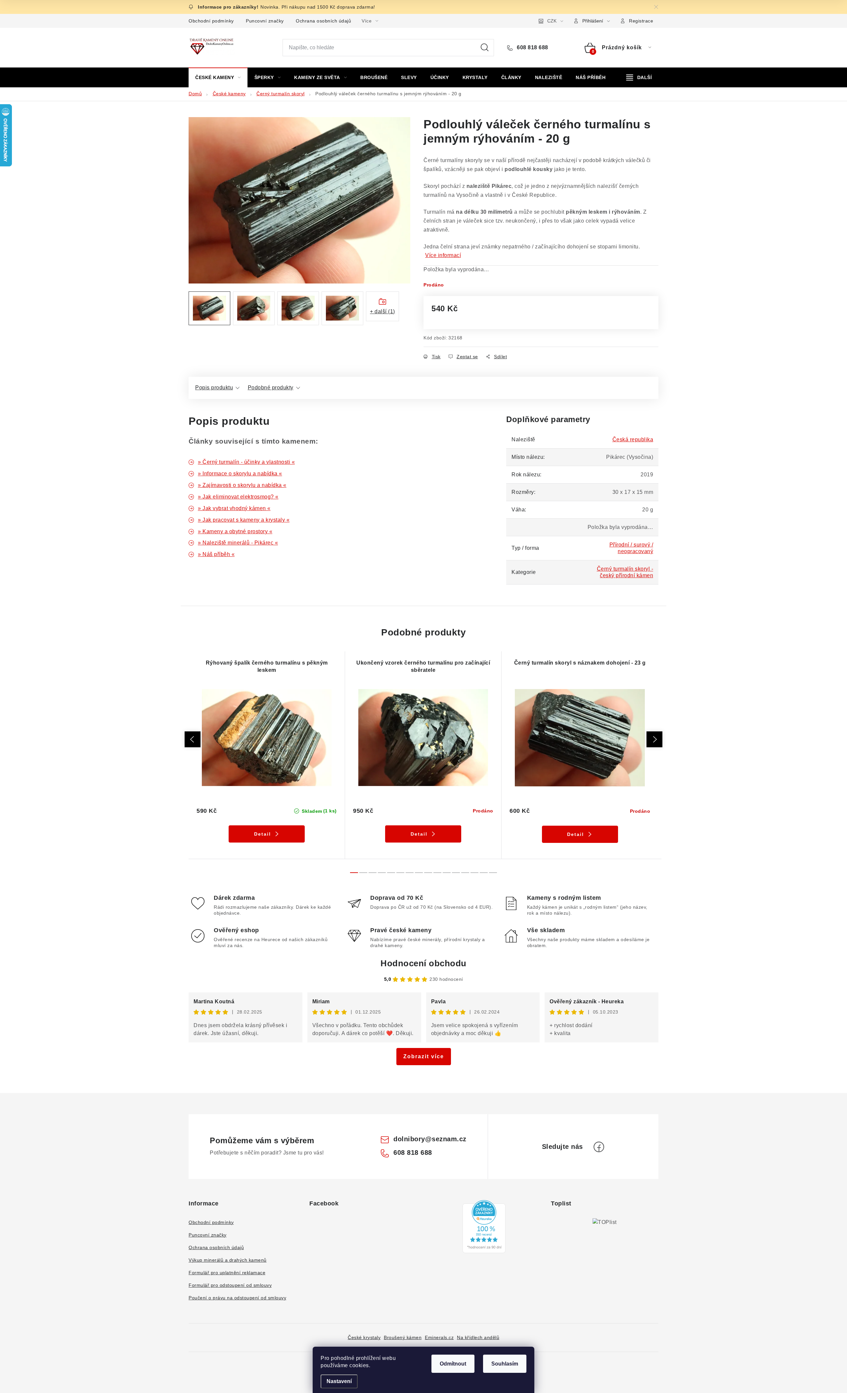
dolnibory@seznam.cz (430, 1139)
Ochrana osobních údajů (323, 20)
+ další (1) (382, 311)
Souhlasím (504, 1364)
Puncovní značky (265, 20)
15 (493, 872)
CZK (552, 20)
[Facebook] (599, 1147)
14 (484, 872)
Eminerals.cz (439, 1337)
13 (474, 872)
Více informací (443, 255)
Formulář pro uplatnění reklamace (227, 1272)
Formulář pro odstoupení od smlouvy (230, 1285)
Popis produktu (214, 387)
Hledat (484, 47)
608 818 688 (531, 47)
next (654, 739)
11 (456, 872)
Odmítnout (453, 1364)
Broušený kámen (403, 1337)
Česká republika (632, 439)
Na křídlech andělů (478, 1337)
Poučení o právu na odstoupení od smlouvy (237, 1297)
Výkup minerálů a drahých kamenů (228, 1260)
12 (465, 872)
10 (447, 872)
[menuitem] (218, 77)
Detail (262, 834)
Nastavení (339, 1381)
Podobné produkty (270, 387)
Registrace (641, 20)
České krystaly (364, 1337)
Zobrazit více (423, 1056)
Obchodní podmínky (211, 20)
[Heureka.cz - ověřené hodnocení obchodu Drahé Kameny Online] (484, 1226)
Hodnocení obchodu (423, 963)
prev (193, 739)
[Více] (639, 77)
